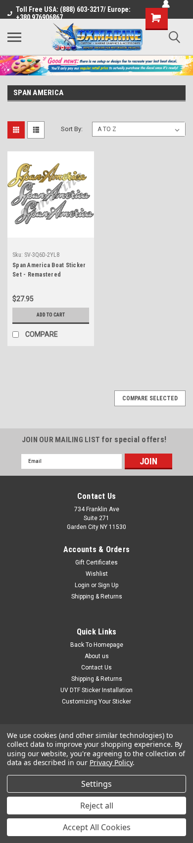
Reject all (96, 805)
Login (82, 585)
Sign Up (108, 585)
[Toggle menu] (14, 37)
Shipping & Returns (96, 596)
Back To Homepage (96, 644)
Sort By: (72, 129)
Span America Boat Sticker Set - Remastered (49, 270)
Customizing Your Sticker (96, 701)
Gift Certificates (96, 562)
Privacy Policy (111, 762)
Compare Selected (150, 398)
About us (97, 656)
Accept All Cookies (97, 827)
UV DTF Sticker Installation (96, 690)
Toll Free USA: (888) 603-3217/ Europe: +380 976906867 (73, 13)
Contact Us (96, 667)
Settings (96, 783)
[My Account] (166, 4)
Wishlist (97, 573)
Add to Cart (51, 314)
